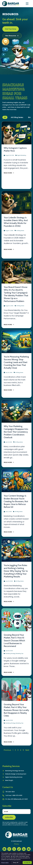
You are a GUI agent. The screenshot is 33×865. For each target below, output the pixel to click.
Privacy (16, 844)
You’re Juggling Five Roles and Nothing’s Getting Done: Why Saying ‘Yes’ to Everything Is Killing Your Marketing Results (16, 571)
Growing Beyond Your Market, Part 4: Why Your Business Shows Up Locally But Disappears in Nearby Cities (16, 710)
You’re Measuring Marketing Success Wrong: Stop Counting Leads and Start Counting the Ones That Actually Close (16, 362)
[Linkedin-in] (24, 849)
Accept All (27, 862)
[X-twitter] (14, 849)
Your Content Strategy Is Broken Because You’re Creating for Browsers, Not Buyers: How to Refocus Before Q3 (16, 501)
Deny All (15, 862)
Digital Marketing (21, 155)
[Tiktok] (19, 849)
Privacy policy (5, 862)
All (5, 117)
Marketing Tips (19, 653)
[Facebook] (4, 849)
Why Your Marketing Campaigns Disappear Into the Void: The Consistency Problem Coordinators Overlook (16, 432)
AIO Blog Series (17, 117)
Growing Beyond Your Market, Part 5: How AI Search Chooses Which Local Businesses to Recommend (14, 640)
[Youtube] (29, 849)
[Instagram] (9, 849)
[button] (27, 3)
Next (27, 750)
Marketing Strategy (10, 653)
